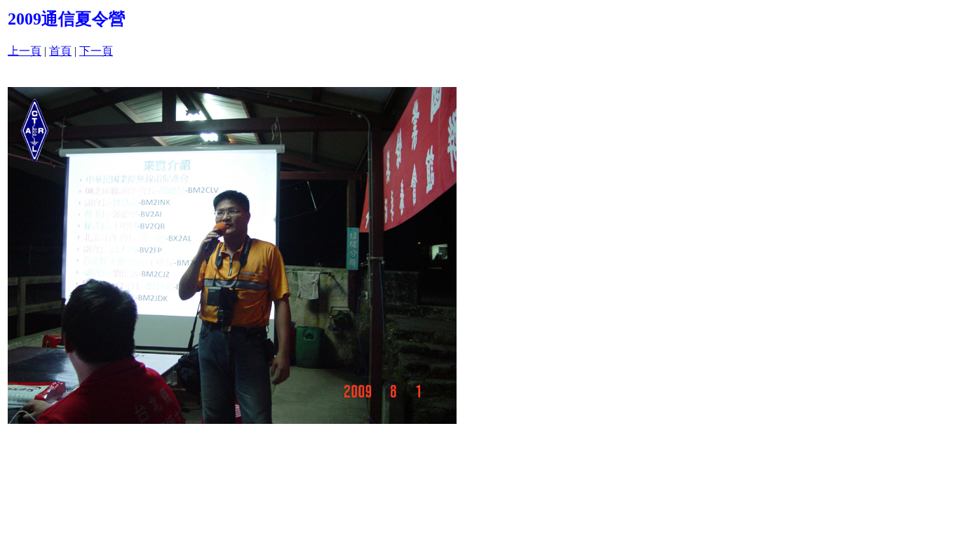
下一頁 (96, 51)
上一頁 (24, 51)
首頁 (60, 51)
